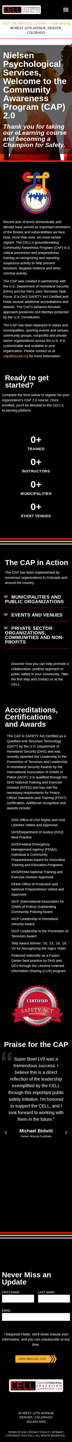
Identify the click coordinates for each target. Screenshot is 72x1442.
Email (7, 1310)
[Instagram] (43, 1405)
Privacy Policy (39, 1432)
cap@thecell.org (15, 356)
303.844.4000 (36, 1421)
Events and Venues (37, 614)
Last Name (46, 1292)
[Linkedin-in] (36, 1405)
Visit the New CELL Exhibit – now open (35, 23)
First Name (11, 1292)
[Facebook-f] (28, 1405)
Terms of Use (17, 1432)
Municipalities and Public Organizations (34, 599)
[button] (65, 10)
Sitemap (57, 1432)
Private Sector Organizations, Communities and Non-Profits (34, 635)
